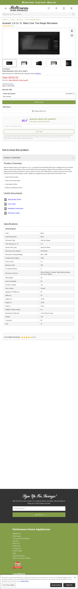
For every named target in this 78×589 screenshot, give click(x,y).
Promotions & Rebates (21, 538)
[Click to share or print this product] (72, 31)
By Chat (52, 2)
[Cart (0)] (71, 8)
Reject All (69, 585)
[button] (5, 8)
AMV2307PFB (10, 86)
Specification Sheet (14, 199)
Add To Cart (39, 102)
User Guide (12, 204)
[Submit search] (73, 14)
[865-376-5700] (64, 8)
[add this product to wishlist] (72, 35)
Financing (16, 546)
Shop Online (30, 2)
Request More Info (40, 111)
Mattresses (17, 536)
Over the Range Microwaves (33, 19)
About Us (16, 543)
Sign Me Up (39, 515)
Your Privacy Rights (8, 585)
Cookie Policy (25, 581)
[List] (48, 8)
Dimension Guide (14, 213)
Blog (14, 553)
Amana (11, 84)
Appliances (5, 19)
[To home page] (19, 8)
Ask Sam (39, 132)
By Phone (42, 2)
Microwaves (20, 19)
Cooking (12, 19)
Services (16, 541)
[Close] (75, 578)
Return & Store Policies (21, 558)
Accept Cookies (56, 585)
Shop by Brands (19, 556)
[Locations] (56, 8)
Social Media (17, 551)
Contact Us (17, 548)
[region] (39, 582)
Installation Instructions (15, 208)
